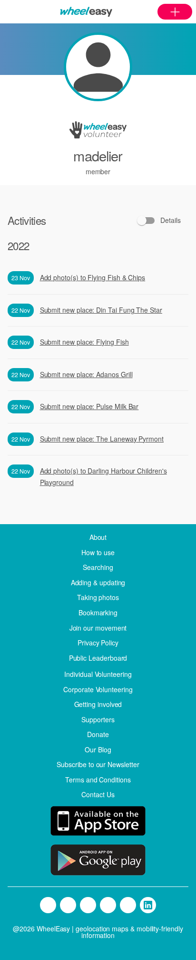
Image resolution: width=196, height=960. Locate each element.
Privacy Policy (98, 642)
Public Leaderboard (98, 658)
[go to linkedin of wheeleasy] (148, 905)
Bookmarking (98, 612)
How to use (98, 552)
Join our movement (98, 628)
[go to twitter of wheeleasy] (68, 905)
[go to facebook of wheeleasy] (88, 905)
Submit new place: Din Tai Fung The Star (101, 310)
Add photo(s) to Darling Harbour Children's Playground (103, 476)
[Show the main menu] (9, 11)
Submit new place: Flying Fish (84, 342)
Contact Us (97, 794)
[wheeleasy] (86, 11)
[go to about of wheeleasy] (98, 822)
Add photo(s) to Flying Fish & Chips (93, 277)
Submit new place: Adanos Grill (86, 374)
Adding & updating (98, 582)
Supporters (97, 719)
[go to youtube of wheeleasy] (128, 905)
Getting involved (98, 704)
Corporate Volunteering (97, 689)
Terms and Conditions (98, 779)
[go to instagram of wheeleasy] (108, 905)
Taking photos (98, 597)
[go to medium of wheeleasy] (48, 905)
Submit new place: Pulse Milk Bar (89, 406)
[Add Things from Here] (175, 11)
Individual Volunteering (97, 674)
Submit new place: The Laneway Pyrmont (102, 438)
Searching (98, 567)
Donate (98, 734)
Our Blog (98, 749)
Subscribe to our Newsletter (98, 764)
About (98, 537)
